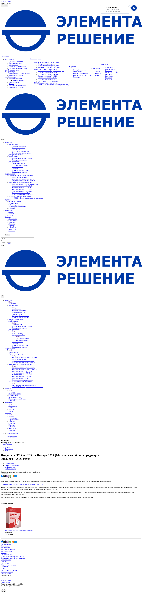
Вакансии (108, 71)
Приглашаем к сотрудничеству (48, 81)
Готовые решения (18, 80)
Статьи (97, 75)
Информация (95, 68)
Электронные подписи (16, 75)
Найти (7, 235)
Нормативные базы (15, 63)
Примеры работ (6, 573)
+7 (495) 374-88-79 (7, 1)
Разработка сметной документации (45, 69)
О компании (109, 67)
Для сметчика (5, 547)
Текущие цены (13, 65)
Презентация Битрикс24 (9, 570)
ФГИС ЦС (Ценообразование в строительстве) (53, 85)
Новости (98, 73)
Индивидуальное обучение (82, 75)
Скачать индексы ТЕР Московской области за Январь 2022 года (22, 484)
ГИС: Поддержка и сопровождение (45, 83)
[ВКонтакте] (2, 476)
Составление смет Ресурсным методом (51, 71)
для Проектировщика (12, 70)
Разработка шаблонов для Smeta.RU (50, 67)
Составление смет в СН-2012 (47, 78)
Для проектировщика (8, 549)
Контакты (108, 79)
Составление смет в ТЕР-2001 (48, 74)
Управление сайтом (15, 78)
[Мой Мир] (15, 476)
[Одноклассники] (13, 476)
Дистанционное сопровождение (48, 65)
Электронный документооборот (19, 73)
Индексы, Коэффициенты (17, 66)
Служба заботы (110, 69)
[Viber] (7, 476)
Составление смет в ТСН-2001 (48, 76)
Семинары (76, 77)
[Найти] (1, 240)
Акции (97, 72)
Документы (109, 76)
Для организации (6, 551)
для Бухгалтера (10, 72)
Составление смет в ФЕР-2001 (48, 72)
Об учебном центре (79, 70)
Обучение (72, 67)
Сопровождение (35, 59)
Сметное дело (77, 72)
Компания (104, 64)
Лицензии (108, 72)
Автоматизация (14, 82)
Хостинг (11, 84)
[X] (4, 476)
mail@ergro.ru (7, 444)
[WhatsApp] (10, 476)
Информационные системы (18, 68)
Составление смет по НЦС (47, 79)
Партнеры (108, 74)
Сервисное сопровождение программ (46, 62)
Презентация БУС (7, 572)
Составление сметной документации (13, 558)
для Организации (10, 77)
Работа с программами (80, 73)
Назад (10, 302)
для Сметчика (9, 59)
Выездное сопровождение (46, 64)
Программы (5, 56)
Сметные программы (16, 61)
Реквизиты (108, 78)
